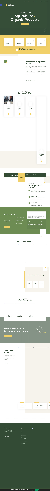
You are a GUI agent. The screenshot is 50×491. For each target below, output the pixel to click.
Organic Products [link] (19, 108)
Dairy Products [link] (8, 108)
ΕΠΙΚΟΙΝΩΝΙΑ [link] (23, 443)
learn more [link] (7, 226)
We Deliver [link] (40, 43)
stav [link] (20, 404)
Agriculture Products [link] (41, 155)
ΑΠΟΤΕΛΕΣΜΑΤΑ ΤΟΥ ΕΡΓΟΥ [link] (27, 440)
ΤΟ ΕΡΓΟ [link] (22, 437)
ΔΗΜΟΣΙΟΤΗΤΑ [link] (25, 441)
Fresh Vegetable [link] (31, 108)
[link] (1, 5)
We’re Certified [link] (29, 43)
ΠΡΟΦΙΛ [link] (22, 432)
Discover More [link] (25, 24)
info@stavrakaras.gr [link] (7, 436)
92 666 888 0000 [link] (11, 5)
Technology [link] (7, 43)
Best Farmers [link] (18, 43)
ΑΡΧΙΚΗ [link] (22, 431)
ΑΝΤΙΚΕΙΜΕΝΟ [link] (25, 438)
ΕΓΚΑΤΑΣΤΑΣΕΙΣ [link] (23, 435)
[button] (45, 29)
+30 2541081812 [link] (7, 435)
